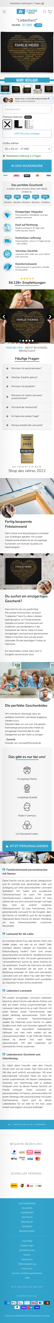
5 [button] (32, 340)
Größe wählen (11, 143)
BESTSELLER (27, 1222)
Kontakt (27, 1254)
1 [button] (20, 340)
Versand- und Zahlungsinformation (27, 1273)
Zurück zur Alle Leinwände (29, 1125)
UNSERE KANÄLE (27, 1296)
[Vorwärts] (51, 571)
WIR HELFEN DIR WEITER (27, 1287)
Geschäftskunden (27, 1250)
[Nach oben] (27, 1152)
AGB (27, 1277)
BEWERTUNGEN (27, 1231)
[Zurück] (2, 571)
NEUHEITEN (27, 1208)
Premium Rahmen (17, 117)
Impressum (27, 1268)
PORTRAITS (27, 1217)
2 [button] (23, 340)
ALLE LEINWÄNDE (27, 1203)
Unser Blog (27, 1241)
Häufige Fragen (27, 1245)
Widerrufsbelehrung (27, 1264)
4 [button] (29, 340)
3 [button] (26, 340)
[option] (27, 3)
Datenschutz (27, 1259)
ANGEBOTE (27, 1226)
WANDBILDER (27, 1212)
